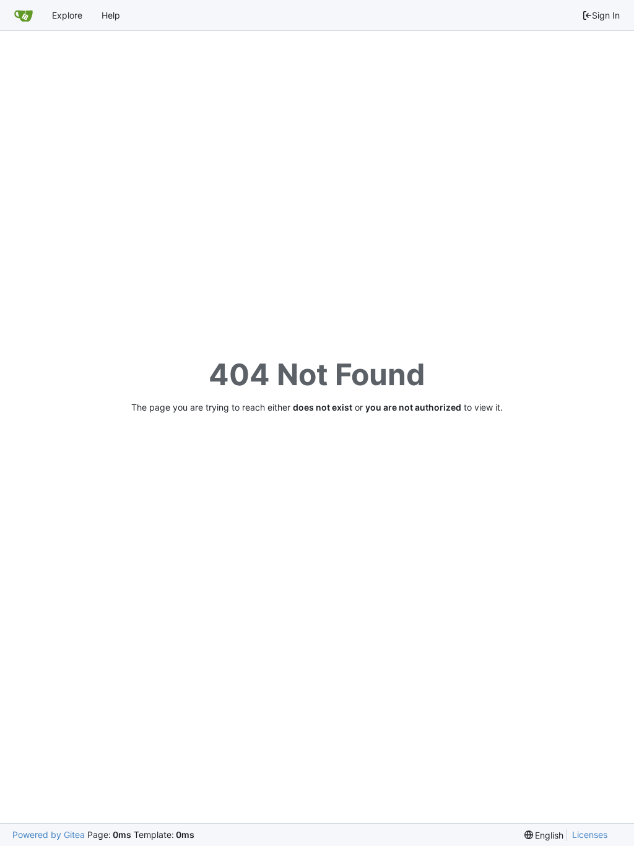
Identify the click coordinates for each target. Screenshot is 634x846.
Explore (67, 15)
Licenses (589, 834)
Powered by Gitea (48, 834)
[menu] (544, 835)
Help (111, 15)
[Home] (23, 15)
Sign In (606, 15)
